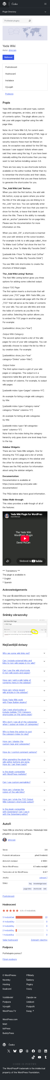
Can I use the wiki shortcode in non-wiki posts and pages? (16, 671)
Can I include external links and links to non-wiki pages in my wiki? (19, 661)
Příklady (30, 975)
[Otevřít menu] (46, 4)
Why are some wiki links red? (16, 653)
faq (30, 884)
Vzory (29, 989)
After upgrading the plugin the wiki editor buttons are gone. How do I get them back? (16, 762)
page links (27, 889)
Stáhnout (8, 57)
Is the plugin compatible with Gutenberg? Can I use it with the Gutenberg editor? (16, 811)
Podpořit (30, 1006)
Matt (5, 1024)
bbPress (6, 1028)
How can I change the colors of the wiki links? (14, 790)
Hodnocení (10, 73)
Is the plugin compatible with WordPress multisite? (15, 773)
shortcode (37, 889)
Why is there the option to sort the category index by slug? (17, 732)
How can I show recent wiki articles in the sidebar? (15, 691)
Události (30, 1002)
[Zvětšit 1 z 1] (44, 622)
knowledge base (40, 884)
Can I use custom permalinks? (17, 782)
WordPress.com (10, 1019)
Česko (12, 1044)
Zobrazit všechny (39, 940)
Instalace (9, 80)
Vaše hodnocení (10, 940)
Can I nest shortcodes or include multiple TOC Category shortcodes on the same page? (17, 712)
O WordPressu (9, 975)
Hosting (6, 984)
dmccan (12, 50)
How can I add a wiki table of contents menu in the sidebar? (17, 681)
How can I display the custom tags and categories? (16, 742)
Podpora (9, 94)
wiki (44, 889)
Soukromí (7, 989)
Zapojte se (31, 997)
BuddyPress (8, 1033)
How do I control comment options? (20, 752)
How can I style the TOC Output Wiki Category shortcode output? (18, 800)
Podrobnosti (11, 67)
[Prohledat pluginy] (29, 20)
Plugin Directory (9, 12)
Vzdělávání (8, 997)
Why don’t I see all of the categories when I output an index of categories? (21, 723)
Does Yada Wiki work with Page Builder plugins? (15, 701)
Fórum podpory (10, 959)
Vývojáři (9, 87)
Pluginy (29, 984)
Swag (30, 1011)
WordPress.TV (9, 1011)
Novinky (6, 980)
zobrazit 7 (43, 878)
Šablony (30, 980)
